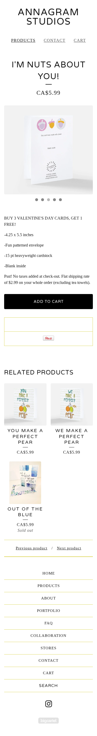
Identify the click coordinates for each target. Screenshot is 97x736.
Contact (54, 40)
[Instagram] (48, 703)
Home (48, 573)
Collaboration (48, 635)
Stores (48, 648)
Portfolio (48, 611)
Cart (80, 40)
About (48, 598)
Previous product (31, 548)
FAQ (48, 623)
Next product (69, 548)
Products (23, 40)
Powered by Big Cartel (48, 721)
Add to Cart (49, 301)
